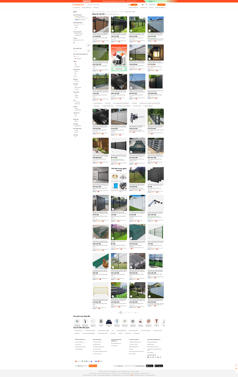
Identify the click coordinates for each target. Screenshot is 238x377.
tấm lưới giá (135, 103)
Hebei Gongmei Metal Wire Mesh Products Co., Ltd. (156, 276)
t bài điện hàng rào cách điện (104, 330)
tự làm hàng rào (97, 105)
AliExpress (101, 371)
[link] (236, 365)
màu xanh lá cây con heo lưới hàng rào (123, 105)
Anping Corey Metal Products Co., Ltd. (155, 161)
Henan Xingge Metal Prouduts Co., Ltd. (155, 248)
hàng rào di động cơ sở (148, 105)
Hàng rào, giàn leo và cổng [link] (130, 11)
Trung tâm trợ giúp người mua (135, 342)
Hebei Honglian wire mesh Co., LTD (117, 97)
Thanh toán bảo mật (97, 342)
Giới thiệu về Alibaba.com (80, 339)
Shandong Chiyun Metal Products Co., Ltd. (119, 220)
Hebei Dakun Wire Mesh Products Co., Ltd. (101, 278)
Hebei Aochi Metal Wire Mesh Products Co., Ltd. (156, 132)
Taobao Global (124, 371)
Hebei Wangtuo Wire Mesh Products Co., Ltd (119, 305)
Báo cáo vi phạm (132, 353)
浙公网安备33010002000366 (139, 375)
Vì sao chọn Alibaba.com (79, 342)
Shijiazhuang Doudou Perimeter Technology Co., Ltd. (137, 97)
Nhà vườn (121, 11)
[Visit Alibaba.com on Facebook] (148, 357)
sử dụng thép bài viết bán (133, 330)
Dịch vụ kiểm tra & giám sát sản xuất (100, 351)
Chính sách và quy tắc (97, 353)
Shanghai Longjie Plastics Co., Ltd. (117, 133)
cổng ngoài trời (137, 333)
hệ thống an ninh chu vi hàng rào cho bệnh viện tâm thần (150, 103)
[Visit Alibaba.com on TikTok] (160, 357)
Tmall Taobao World (113, 371)
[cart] (147, 4)
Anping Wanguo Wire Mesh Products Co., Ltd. (101, 190)
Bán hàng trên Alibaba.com (152, 342)
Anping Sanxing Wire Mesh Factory (117, 278)
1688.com (106, 371)
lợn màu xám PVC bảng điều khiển (89, 333)
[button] (129, 4)
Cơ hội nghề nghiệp (78, 349)
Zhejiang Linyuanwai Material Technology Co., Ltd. (101, 161)
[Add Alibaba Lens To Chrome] (93, 366)
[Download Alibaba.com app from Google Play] (159, 366)
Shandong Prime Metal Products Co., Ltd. (100, 98)
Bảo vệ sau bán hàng (97, 349)
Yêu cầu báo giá (114, 345)
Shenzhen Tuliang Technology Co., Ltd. (155, 69)
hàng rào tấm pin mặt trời (102, 333)
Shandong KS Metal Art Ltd (153, 97)
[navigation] (82, 162)
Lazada (119, 371)
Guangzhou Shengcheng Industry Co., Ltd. (137, 40)
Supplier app (120, 365)
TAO (128, 371)
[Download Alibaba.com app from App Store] (149, 366)
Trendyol (132, 371)
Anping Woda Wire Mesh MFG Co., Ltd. (136, 247)
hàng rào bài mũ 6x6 (78, 330)
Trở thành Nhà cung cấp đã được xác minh (154, 350)
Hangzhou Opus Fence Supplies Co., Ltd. (137, 131)
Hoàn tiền (131, 349)
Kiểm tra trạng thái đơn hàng (152, 346)
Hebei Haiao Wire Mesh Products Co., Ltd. (101, 40)
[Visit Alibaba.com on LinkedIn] (150, 357)
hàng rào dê (77, 333)
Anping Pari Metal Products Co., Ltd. (99, 307)
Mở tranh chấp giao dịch (134, 346)
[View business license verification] (130, 375)
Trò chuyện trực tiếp (133, 344)
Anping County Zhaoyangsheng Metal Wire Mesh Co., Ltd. (101, 69)
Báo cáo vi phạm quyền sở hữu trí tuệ (136, 351)
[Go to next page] (138, 313)
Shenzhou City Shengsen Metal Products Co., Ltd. (101, 249)
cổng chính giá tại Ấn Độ (121, 330)
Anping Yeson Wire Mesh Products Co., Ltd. (119, 40)
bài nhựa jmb (113, 333)
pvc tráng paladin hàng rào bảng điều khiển (121, 103)
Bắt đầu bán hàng (150, 344)
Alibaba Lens (80, 365)
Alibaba (93, 11)
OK (88, 45)
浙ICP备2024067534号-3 (151, 375)
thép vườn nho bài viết (158, 330)
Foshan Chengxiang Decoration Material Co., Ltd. (119, 162)
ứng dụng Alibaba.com (140, 365)
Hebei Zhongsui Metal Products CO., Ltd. (137, 162)
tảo (113, 330)
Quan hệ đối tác (150, 352)
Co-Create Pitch (78, 344)
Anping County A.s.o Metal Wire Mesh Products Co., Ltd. (137, 278)
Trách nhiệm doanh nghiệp (80, 346)
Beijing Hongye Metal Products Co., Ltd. (155, 190)
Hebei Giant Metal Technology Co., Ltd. (100, 132)
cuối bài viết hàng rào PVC (90, 330)
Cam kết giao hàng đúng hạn (98, 346)
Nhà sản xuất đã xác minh (116, 343)
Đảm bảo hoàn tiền (96, 344)
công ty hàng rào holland (146, 330)
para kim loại (108, 103)
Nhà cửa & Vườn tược (101, 11)
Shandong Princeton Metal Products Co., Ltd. (101, 220)
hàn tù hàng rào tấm (137, 105)
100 (135, 312)
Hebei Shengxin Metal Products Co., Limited (137, 68)
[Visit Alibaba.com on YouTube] (158, 357)
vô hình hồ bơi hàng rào (98, 103)
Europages (137, 371)
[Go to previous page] (118, 313)
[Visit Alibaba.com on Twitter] (153, 357)
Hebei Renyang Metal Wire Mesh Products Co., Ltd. (156, 39)
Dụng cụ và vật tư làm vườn (112, 11)
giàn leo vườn (128, 333)
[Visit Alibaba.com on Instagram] (155, 357)
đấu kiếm (120, 333)
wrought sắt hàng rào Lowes (108, 105)
